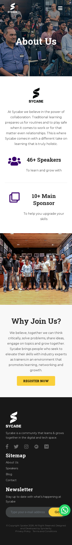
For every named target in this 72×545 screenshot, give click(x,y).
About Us (12, 462)
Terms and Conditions (45, 531)
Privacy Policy (23, 531)
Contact (11, 480)
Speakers (12, 468)
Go (57, 512)
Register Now (36, 381)
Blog (9, 474)
